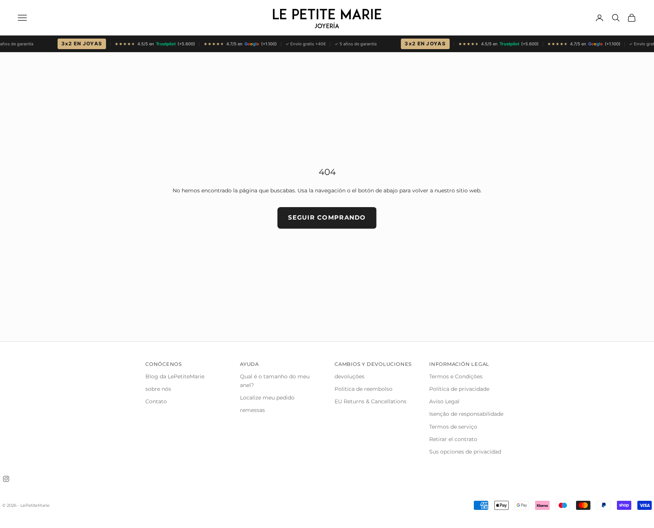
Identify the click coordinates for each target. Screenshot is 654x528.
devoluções (349, 376)
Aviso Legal (444, 401)
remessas (252, 410)
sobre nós (158, 389)
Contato (156, 401)
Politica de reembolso (363, 389)
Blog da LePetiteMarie (174, 376)
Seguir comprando (327, 217)
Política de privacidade (459, 389)
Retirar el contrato (453, 439)
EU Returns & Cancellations (370, 401)
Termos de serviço (453, 426)
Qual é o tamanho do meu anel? (275, 381)
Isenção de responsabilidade (466, 413)
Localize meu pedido (267, 397)
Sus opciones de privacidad (465, 451)
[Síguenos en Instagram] (6, 479)
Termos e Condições (456, 376)
